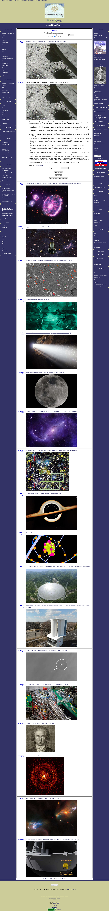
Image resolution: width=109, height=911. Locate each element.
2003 (3, 239)
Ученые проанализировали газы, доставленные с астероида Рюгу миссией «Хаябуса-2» (50, 260)
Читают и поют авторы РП (100, 187)
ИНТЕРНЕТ (101, 254)
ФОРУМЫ (8, 164)
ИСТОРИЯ (8, 138)
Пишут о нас (97, 222)
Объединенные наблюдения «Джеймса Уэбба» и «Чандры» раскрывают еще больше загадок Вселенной (54, 183)
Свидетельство (52, 31)
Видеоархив (4, 123)
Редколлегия (97, 213)
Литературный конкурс (7, 213)
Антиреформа (97, 133)
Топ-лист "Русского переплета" (98, 259)
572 (47, 878)
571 (45, 878)
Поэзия (3, 54)
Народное (96, 202)
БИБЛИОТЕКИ (101, 172)
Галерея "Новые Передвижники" (54, 898)
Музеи (95, 195)
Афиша (3, 35)
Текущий (4, 236)
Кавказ (3, 47)
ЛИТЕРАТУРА (8, 29)
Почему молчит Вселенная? (100, 37)
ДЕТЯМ (8, 222)
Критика (4, 60)
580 (64, 878)
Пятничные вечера (6, 188)
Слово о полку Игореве (7, 146)
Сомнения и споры (6, 63)
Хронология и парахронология (5, 150)
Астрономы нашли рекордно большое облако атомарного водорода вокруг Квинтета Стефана (51, 450)
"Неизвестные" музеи (6, 114)
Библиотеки (97, 247)
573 (49, 878)
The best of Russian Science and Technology (100, 285)
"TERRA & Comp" (98, 115)
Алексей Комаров (56, 903)
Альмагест (4, 155)
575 (53, 878)
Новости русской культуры (8, 33)
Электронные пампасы (7, 225)
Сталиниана (4, 160)
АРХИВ (8, 234)
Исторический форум (6, 177)
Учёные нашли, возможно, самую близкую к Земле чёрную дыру (43, 493)
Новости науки (97, 277)
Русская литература (98, 153)
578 (60, 878)
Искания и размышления (7, 58)
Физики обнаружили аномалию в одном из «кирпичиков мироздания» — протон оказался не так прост (54, 532)
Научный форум (5, 170)
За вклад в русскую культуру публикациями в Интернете (8, 209)
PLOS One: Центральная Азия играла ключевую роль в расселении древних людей (48, 333)
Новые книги (5, 65)
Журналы (96, 240)
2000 (3, 246)
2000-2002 (100, 66)
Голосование (31, 0)
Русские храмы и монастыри (5, 120)
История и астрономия (99, 59)
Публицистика (5, 42)
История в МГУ (5, 144)
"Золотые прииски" (6, 94)
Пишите (19, 0)
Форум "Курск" (5, 175)
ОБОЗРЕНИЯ (8, 79)
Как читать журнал (98, 220)
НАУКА (101, 29)
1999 (3, 248)
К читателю (4, 37)
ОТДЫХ (101, 191)
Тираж (95, 225)
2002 (3, 241)
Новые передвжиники (7, 107)
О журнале (96, 218)
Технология (97, 146)
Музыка (3, 112)
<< (43, 878)
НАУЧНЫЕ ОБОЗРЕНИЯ (101, 107)
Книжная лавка (5, 72)
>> (66, 878)
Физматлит (96, 97)
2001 (3, 243)
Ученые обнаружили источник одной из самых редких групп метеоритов (46, 41)
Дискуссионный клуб (6, 168)
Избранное (96, 245)
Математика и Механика (99, 143)
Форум (3, 229)
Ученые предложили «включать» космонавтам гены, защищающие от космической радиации (51, 411)
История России (5, 142)
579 (62, 878)
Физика (96, 148)
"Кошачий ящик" (5, 92)
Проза (3, 51)
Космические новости (99, 85)
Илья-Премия (5, 218)
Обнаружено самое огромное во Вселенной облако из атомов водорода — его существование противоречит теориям (58, 566)
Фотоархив (4, 250)
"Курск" (3, 44)
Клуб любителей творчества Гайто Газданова (8, 195)
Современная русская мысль (8, 131)
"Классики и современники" (8, 83)
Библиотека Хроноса (99, 176)
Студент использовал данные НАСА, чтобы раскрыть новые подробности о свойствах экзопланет (52, 226)
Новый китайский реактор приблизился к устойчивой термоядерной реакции (47, 684)
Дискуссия (44, 0)
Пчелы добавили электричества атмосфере (37, 299)
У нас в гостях (5, 67)
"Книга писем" (5, 90)
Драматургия (5, 56)
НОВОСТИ (100, 268)
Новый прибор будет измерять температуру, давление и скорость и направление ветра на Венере (52, 839)
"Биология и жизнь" (98, 121)
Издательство (5, 70)
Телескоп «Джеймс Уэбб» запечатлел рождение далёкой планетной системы (47, 650)
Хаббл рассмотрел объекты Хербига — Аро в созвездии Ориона (43, 798)
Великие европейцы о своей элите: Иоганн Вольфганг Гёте (42, 723)
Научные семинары (98, 103)
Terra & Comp (39, 165)
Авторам (96, 215)
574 (51, 878)
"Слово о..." (4, 85)
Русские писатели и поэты (100, 242)
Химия (95, 150)
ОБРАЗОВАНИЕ (101, 125)
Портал (2, 0)
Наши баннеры (97, 264)
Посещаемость (97, 238)
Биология (96, 139)
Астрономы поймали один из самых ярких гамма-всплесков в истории (45, 755)
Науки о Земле (97, 141)
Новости (24, 0)
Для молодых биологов (100, 168)
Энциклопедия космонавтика (97, 88)
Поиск (95, 233)
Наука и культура (98, 64)
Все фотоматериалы (6, 253)
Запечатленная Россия (7, 157)
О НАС (100, 209)
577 (58, 878)
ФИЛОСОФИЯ (8, 127)
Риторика (4, 117)
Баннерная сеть (97, 262)
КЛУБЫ (8, 184)
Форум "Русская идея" (7, 172)
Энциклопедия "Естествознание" (98, 92)
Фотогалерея (5, 110)
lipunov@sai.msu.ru (70, 889)
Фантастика (4, 227)
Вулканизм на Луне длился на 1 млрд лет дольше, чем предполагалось (45, 372)
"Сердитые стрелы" (6, 97)
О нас (14, 0)
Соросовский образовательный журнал (100, 136)
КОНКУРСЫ (8, 206)
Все (95, 272)
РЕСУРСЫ (100, 229)
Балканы (4, 49)
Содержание (8, 0)
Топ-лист (37, 0)
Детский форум (5, 180)
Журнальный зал (5, 75)
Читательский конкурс (7, 215)
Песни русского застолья (99, 200)
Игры (95, 198)
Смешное (96, 205)
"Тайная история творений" (8, 87)
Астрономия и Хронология (8, 152)
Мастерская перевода (7, 201)
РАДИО (101, 183)
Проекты (96, 235)
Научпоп (96, 179)
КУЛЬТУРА (8, 101)
